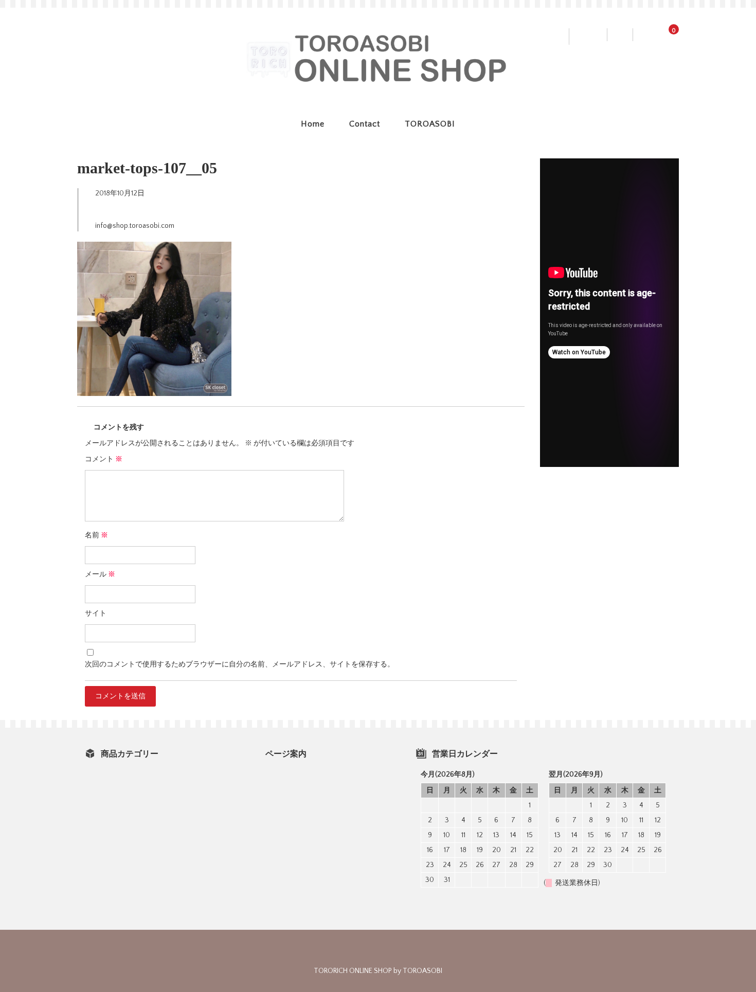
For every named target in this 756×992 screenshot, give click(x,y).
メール (100, 574)
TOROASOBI (430, 124)
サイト (95, 613)
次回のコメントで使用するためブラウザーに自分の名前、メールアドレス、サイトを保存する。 (239, 664)
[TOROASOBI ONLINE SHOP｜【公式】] (378, 79)
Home (313, 124)
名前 (96, 535)
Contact (364, 124)
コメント (103, 459)
